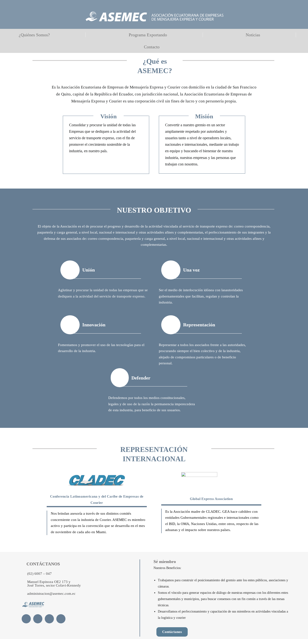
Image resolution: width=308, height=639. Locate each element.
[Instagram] (60, 618)
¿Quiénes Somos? (34, 34)
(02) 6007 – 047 (39, 574)
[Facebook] (26, 618)
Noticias (253, 34)
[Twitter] (37, 618)
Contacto (152, 46)
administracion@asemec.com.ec (51, 593)
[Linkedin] (49, 618)
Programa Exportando (148, 34)
